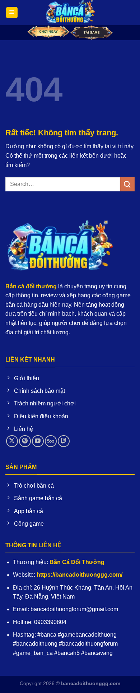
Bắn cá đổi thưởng (31, 286)
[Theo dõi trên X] (12, 441)
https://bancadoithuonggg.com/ (79, 575)
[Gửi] (127, 184)
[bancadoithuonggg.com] (70, 12)
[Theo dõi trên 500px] (51, 441)
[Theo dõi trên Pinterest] (25, 441)
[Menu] (12, 13)
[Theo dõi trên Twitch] (64, 441)
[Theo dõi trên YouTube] (38, 441)
